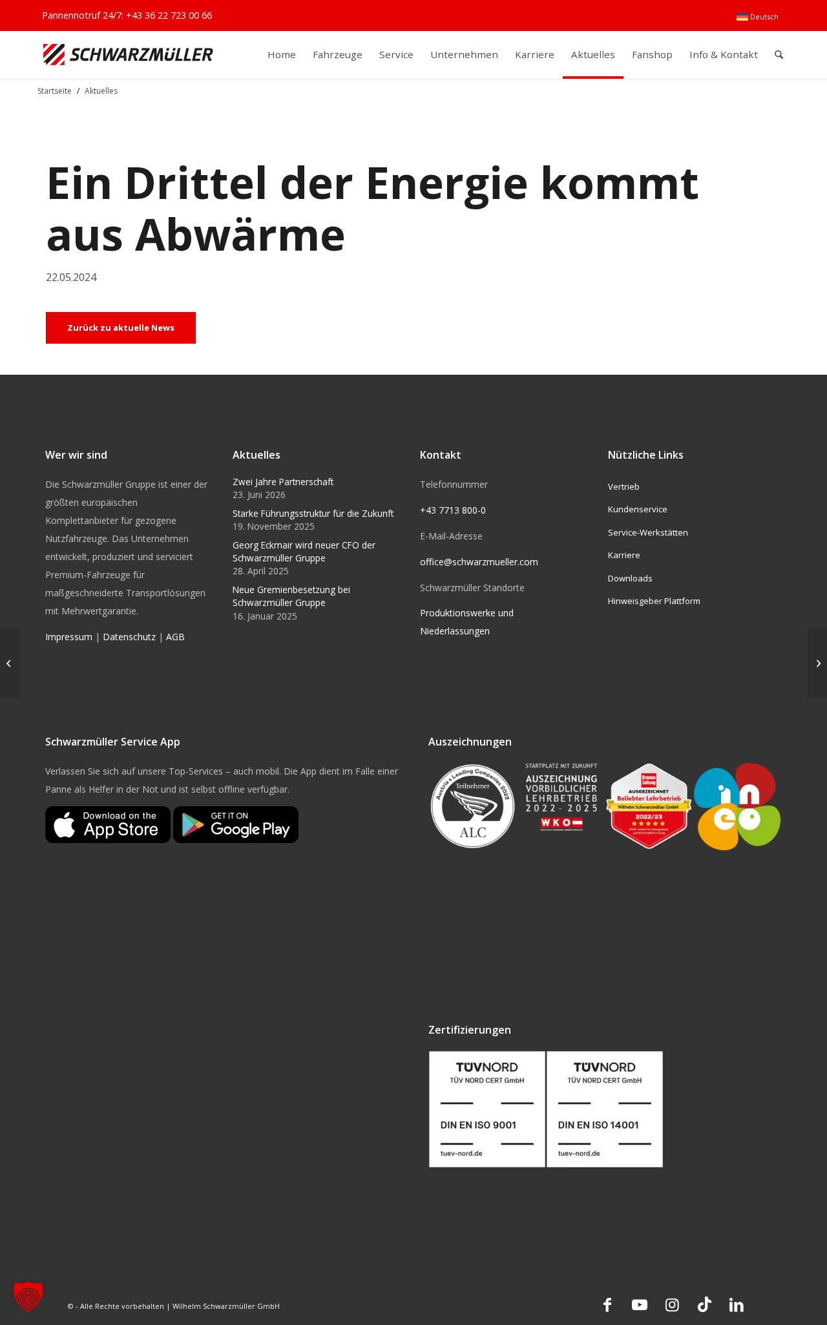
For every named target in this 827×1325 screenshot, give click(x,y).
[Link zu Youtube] (639, 1304)
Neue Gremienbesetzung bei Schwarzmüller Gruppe (291, 596)
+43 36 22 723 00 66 (169, 15)
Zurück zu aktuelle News (120, 327)
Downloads (630, 578)
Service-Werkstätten (648, 532)
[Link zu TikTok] (704, 1304)
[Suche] (778, 54)
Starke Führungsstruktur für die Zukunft (313, 513)
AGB (175, 637)
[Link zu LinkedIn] (736, 1304)
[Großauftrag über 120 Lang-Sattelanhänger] (10, 662)
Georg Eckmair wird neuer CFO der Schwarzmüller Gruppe (304, 551)
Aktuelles (101, 90)
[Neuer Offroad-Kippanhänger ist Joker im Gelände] (817, 662)
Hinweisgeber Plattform (654, 601)
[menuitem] (758, 16)
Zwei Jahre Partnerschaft (283, 481)
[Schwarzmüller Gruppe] (128, 54)
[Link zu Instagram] (672, 1304)
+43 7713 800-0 (453, 510)
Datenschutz (129, 637)
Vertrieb (624, 486)
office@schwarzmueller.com (479, 562)
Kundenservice (637, 509)
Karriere (624, 555)
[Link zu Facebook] (607, 1304)
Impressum (68, 637)
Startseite (54, 90)
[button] (28, 1296)
